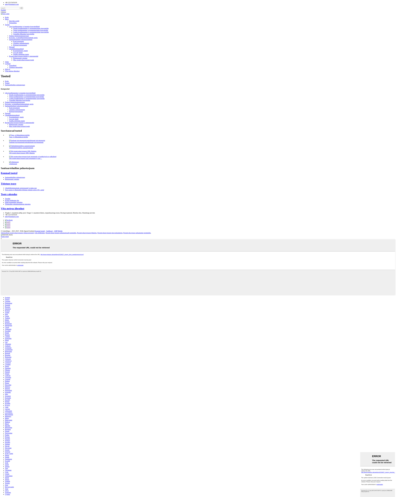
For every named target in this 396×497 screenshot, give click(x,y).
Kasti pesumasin (18, 41)
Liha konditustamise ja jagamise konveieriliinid (24, 26)
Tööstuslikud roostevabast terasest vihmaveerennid (17, 233)
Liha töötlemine (40, 233)
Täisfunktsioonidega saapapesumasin (21, 148)
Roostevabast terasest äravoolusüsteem (110, 233)
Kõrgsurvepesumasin (20, 45)
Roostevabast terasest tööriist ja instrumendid (23, 56)
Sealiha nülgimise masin (21, 54)
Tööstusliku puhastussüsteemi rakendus (18, 204)
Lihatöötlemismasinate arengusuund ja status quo (21, 188)
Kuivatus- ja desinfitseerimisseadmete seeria (23, 38)
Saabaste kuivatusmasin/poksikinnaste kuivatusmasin (26, 142)
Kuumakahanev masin (20, 51)
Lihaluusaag (13, 164)
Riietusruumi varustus (20, 58)
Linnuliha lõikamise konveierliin (23, 34)
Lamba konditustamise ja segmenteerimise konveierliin (31, 32)
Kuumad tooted (9, 173)
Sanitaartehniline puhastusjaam (15, 85)
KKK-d (7, 69)
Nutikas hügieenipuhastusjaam (19, 36)
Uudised (7, 64)
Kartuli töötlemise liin (12, 200)
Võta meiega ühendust (12, 71)
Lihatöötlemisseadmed (16, 49)
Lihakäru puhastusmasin (21, 43)
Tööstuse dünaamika (15, 67)
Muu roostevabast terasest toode (23, 60)
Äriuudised (12, 65)
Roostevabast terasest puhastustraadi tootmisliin (61, 233)
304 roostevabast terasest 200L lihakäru (22, 153)
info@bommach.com (12, 216)
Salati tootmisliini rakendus (13, 202)
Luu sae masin (18, 52)
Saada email (5, 236)
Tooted (7, 25)
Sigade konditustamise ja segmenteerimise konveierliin (31, 28)
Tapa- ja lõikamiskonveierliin (18, 137)
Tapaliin (7, 199)
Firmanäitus (13, 23)
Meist (7, 19)
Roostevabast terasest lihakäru (87, 233)
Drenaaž (12, 47)
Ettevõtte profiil (14, 21)
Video (7, 62)
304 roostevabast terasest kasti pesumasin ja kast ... (25, 158)
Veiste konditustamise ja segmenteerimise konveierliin (30, 30)
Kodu (7, 17)
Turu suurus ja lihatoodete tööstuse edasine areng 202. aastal (24, 190)
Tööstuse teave (8, 183)
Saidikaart (49, 231)
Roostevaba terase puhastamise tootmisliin (137, 233)
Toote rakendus (9, 194)
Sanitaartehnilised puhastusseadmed (20, 39)
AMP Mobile (58, 231)
